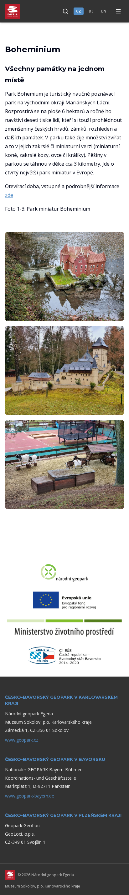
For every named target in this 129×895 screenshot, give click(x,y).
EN (103, 11)
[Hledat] (65, 11)
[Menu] (118, 11)
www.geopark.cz (21, 740)
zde (9, 195)
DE (91, 11)
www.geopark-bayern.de (29, 796)
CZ (78, 11)
